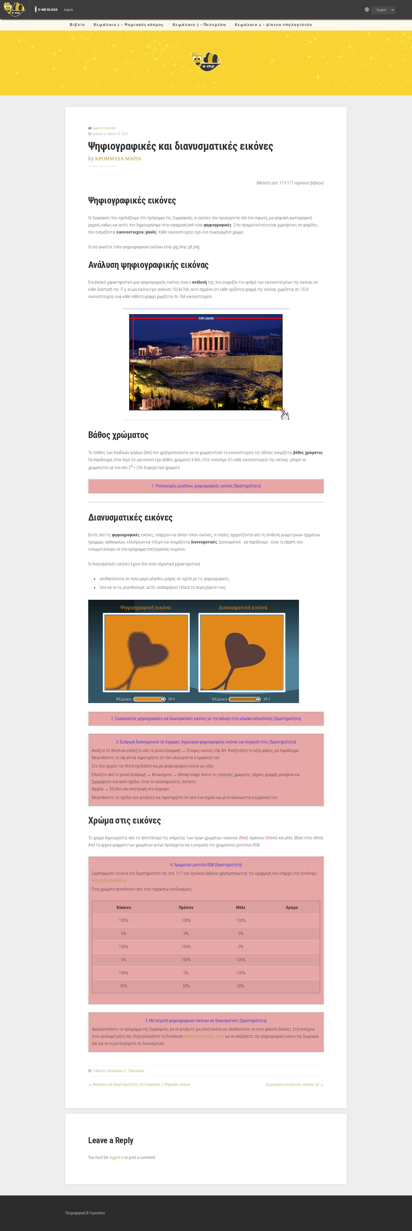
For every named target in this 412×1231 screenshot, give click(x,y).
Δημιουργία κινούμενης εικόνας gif (292, 1084)
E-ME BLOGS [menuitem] (48, 9)
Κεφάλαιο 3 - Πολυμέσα (126, 1071)
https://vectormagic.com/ (204, 1036)
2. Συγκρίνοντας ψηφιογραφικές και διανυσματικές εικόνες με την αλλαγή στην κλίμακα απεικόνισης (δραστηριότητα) (206, 718)
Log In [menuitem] (68, 9)
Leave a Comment (104, 128)
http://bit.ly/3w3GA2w (109, 880)
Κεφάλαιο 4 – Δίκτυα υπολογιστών (273, 25)
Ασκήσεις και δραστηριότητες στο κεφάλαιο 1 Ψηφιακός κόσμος (142, 1084)
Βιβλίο (77, 25)
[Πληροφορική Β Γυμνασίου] (206, 61)
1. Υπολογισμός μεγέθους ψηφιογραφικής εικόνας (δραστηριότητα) (206, 486)
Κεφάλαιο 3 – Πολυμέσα (199, 25)
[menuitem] (15, 9)
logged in (116, 1157)
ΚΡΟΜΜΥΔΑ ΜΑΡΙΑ (118, 159)
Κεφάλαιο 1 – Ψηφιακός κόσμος (129, 25)
